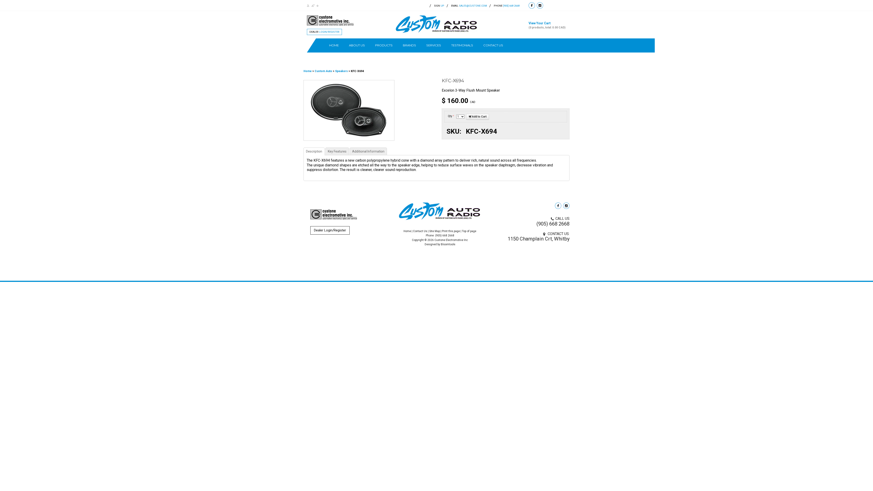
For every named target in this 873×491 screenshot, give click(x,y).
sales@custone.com (473, 5)
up (439, 5)
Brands (409, 45)
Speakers (341, 71)
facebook (532, 5)
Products (384, 45)
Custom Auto (324, 71)
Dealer (324, 31)
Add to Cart (479, 116)
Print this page (451, 231)
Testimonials (462, 45)
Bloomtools (448, 244)
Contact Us (493, 45)
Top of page (469, 231)
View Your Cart (547, 25)
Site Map (434, 231)
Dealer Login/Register (330, 230)
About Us (357, 45)
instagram (540, 5)
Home (334, 45)
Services (433, 45)
